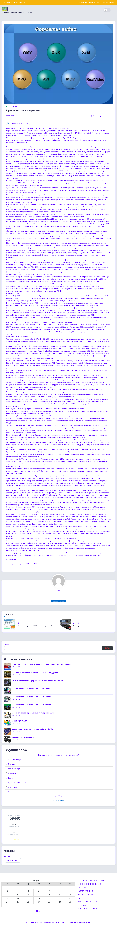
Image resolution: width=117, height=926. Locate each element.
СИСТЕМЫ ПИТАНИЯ (87, 902)
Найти (107, 648)
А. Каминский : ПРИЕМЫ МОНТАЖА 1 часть (31, 689)
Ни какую (12, 773)
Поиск (6, 644)
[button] (107, 10)
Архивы (7, 857)
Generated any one (82, 922)
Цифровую (13, 787)
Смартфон (12, 778)
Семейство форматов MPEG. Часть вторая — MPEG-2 (37, 626)
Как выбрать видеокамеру (24, 737)
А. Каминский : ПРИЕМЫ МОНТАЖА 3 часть (31, 705)
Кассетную (13, 792)
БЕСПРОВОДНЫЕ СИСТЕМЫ (91, 880)
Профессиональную (17, 782)
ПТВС (80, 898)
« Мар (37, 911)
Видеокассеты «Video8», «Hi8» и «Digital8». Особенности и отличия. (42, 664)
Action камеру (14, 769)
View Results (58, 800)
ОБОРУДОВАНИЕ (85, 891)
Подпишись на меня (58, 601)
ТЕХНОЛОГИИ (84, 905)
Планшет (12, 764)
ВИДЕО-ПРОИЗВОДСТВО (89, 884)
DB (58, 593)
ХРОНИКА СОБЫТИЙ (87, 909)
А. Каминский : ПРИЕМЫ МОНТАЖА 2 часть (31, 697)
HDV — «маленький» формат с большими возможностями (38, 680)
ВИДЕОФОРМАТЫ (20, 721)
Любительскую (14, 759)
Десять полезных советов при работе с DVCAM (33, 729)
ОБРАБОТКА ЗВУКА (86, 895)
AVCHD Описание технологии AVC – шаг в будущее (35, 672)
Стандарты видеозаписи (81, 626)
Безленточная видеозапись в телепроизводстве (34, 713)
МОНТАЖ (82, 887)
